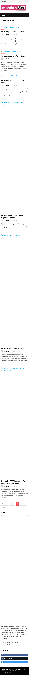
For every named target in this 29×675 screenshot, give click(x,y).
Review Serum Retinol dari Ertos (12, 348)
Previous (4, 504)
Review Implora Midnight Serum (12, 32)
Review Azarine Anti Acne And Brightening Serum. (12, 216)
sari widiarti (7, 34)
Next (3, 507)
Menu (4, 15)
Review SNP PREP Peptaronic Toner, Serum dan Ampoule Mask (14, 482)
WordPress (3, 672)
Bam (10, 672)
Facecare (3, 29)
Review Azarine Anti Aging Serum (13, 56)
